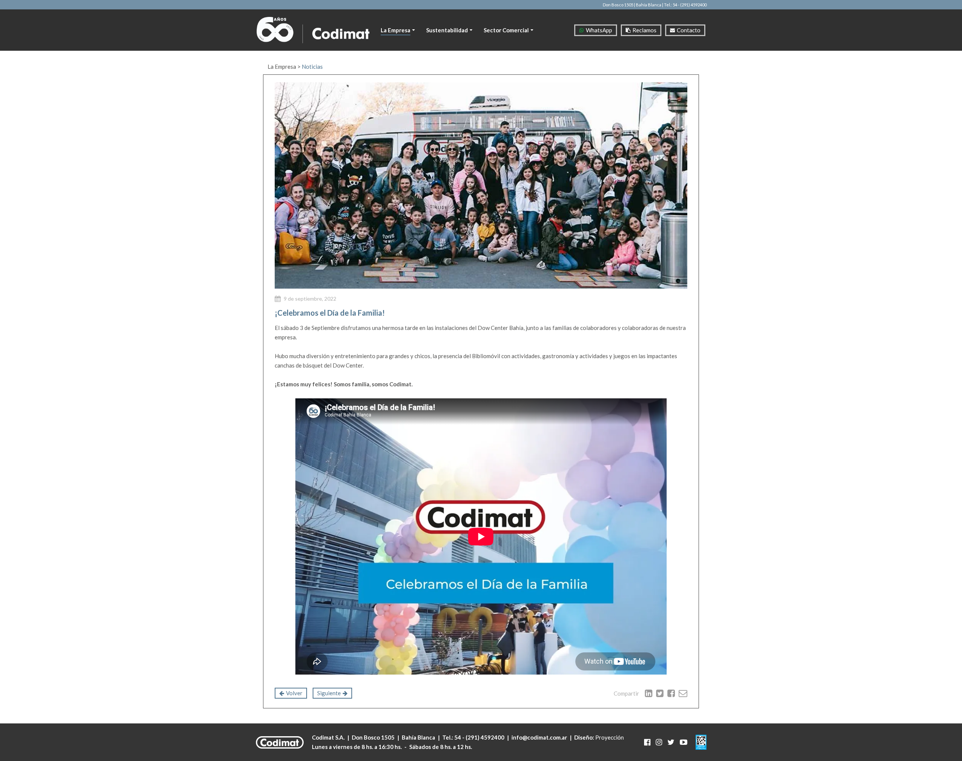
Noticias (312, 66)
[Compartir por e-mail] (683, 693)
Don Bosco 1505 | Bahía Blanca (632, 4)
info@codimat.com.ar (539, 737)
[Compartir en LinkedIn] (648, 693)
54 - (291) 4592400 (479, 737)
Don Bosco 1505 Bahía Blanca (393, 737)
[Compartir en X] (660, 693)
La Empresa (282, 66)
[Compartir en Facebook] (671, 693)
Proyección (609, 737)
